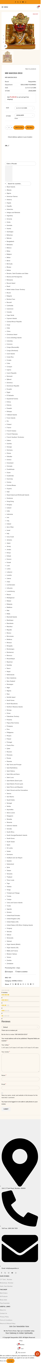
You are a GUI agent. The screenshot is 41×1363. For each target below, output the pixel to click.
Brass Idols (3, 1300)
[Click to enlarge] (5, 46)
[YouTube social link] (23, 2)
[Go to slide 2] (21, 39)
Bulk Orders (3, 1293)
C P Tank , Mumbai (6, 1279)
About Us (3, 1310)
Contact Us (3, 1313)
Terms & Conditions (6, 1320)
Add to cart (19, 127)
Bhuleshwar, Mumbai (6, 1283)
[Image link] (19, 1128)
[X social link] (18, 2)
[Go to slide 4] (21, 45)
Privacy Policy (4, 1317)
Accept (10, 1361)
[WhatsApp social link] (25, 2)
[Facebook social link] (15, 2)
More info (3, 1361)
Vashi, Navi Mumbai (6, 1286)
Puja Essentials (5, 1303)
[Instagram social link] (20, 2)
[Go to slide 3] (21, 42)
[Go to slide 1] (21, 35)
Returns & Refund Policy (7, 1323)
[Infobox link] (19, 1328)
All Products (3, 1296)
